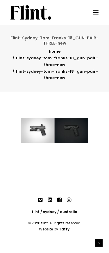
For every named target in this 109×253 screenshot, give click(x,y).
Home (54, 51)
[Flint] (30, 12)
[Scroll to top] (99, 242)
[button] (95, 12)
